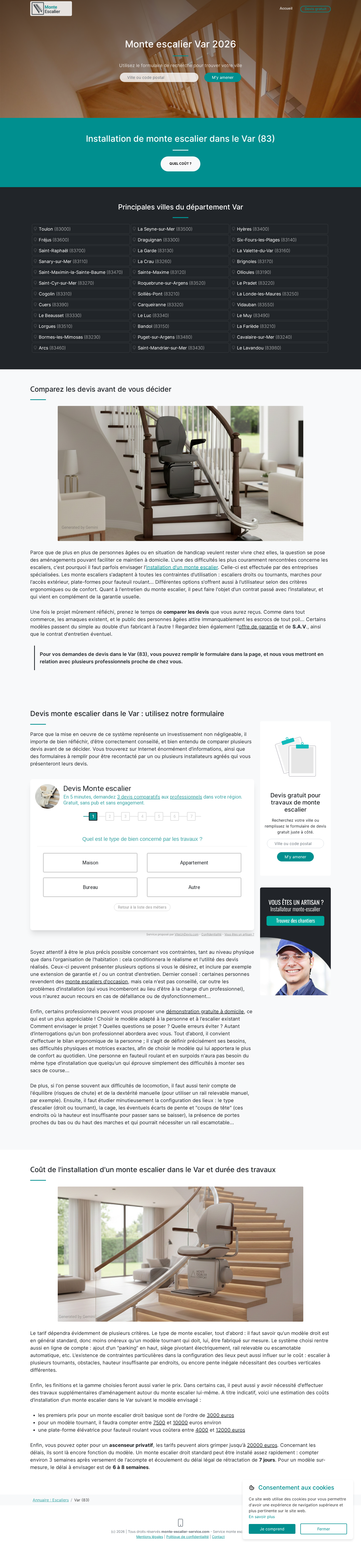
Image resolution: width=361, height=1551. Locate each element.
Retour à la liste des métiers (142, 907)
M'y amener (223, 77)
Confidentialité (211, 934)
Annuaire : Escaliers (51, 1499)
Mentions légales (149, 1537)
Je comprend (272, 1528)
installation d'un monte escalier (182, 567)
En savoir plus (262, 1516)
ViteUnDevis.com (186, 934)
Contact (218, 1537)
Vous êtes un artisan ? (239, 934)
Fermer (323, 1528)
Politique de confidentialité (187, 1537)
